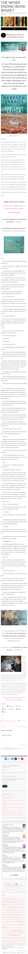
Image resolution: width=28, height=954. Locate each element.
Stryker (4, 864)
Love (24, 921)
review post (21, 938)
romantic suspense (19, 940)
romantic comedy (9, 939)
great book (10, 921)
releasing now (11, 721)
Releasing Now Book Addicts (15, 39)
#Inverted (5, 884)
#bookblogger (6, 885)
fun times (19, 919)
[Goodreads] (9, 759)
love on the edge (16, 924)
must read (7, 721)
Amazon (8, 206)
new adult (23, 930)
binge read (9, 900)
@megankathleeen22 (7, 882)
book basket (9, 902)
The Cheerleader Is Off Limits (8, 824)
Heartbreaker (5, 844)
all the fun (16, 898)
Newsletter (9, 700)
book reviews (22, 902)
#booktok (11, 884)
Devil (4, 854)
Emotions (16, 912)
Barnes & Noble (17, 209)
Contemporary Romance (16, 907)
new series (4, 932)
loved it (11, 924)
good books (5, 921)
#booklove (23, 885)
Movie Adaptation (8, 930)
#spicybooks (18, 885)
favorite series (11, 917)
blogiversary (13, 900)
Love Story (10, 720)
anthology (4, 900)
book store (9, 904)
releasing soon (7, 937)
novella (8, 932)
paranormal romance (14, 932)
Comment (22, 745)
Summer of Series (22, 943)
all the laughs (20, 898)
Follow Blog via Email (9, 776)
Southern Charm (5, 943)
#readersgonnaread (16, 886)
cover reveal (11, 910)
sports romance (13, 943)
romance (4, 939)
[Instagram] (22, 759)
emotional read (5, 720)
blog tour (18, 900)
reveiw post (14, 937)
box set (13, 904)
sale (24, 939)
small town (15, 941)
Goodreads (14, 212)
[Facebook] (6, 759)
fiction (18, 917)
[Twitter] (12, 759)
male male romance (16, 927)
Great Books (18, 921)
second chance (5, 941)
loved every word (5, 924)
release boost (6, 935)
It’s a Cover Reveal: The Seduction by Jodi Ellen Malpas (12, 811)
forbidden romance (7, 919)
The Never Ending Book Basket (13, 6)
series (10, 942)
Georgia (22, 919)
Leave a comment (23, 720)
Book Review (15, 902)
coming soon (19, 905)
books (4, 905)
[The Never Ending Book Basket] (14, 26)
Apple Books (18, 206)
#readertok (19, 884)
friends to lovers (14, 919)
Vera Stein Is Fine (6, 834)
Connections (4, 907)
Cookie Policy (4, 948)
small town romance (21, 941)
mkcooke (24, 39)
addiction (4, 898)
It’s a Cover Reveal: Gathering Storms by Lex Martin (12, 813)
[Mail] (19, 759)
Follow (5, 786)
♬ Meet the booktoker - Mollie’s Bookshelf (12, 889)
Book (21, 900)
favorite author (15, 915)
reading (20, 932)
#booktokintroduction (8, 886)
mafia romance (10, 927)
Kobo (7, 209)
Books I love (7, 39)
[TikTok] (15, 759)
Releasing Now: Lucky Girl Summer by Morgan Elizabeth (13, 814)
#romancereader (12, 885)
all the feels (10, 899)
